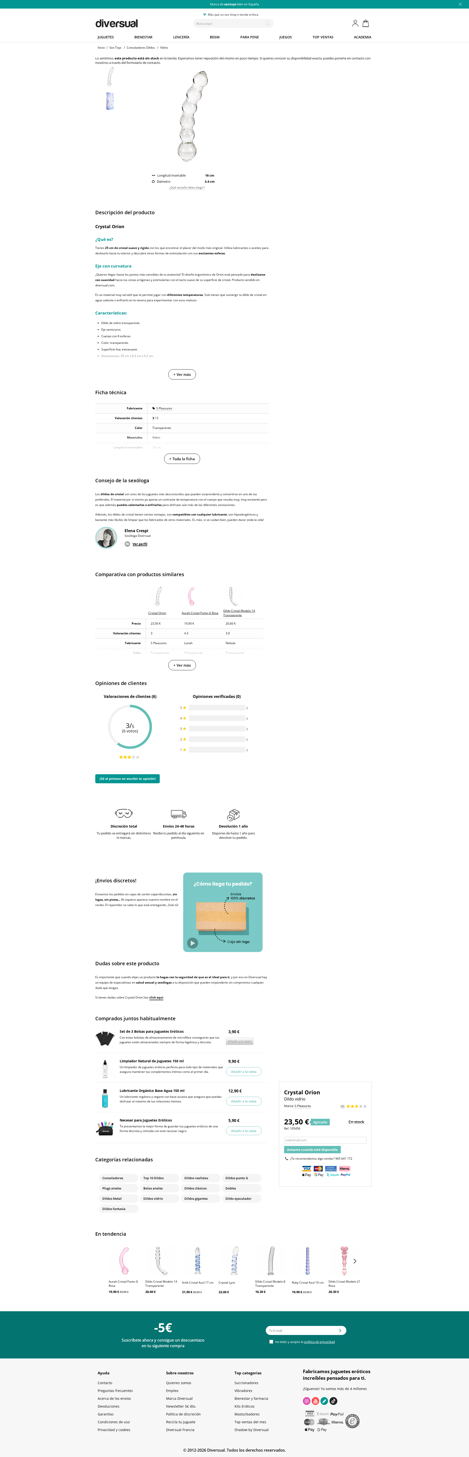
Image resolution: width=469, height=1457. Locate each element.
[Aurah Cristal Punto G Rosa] (124, 1261)
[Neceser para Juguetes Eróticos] (105, 1128)
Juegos (285, 37)
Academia (362, 37)
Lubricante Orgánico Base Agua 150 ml (152, 1090)
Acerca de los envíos (114, 1398)
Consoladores (112, 1178)
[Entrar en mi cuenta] (356, 23)
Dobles (230, 1188)
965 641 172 (343, 1158)
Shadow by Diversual (251, 1429)
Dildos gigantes (196, 1198)
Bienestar (143, 37)
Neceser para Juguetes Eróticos (146, 1120)
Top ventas (323, 37)
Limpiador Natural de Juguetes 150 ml (152, 1061)
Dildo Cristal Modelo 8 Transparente (270, 1283)
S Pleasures (164, 408)
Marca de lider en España (234, 4)
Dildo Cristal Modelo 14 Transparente (161, 1283)
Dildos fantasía (114, 1209)
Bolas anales (153, 1188)
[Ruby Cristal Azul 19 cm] (308, 1261)
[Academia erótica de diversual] (324, 1401)
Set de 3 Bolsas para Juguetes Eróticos (152, 1031)
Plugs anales (111, 1188)
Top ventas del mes (250, 1422)
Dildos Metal (112, 1198)
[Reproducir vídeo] (192, 943)
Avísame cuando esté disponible (312, 1149)
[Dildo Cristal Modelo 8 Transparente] (271, 1261)
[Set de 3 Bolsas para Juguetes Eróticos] (105, 1039)
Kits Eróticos (244, 1406)
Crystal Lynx (227, 1282)
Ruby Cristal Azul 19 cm (308, 1282)
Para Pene (249, 37)
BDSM (215, 37)
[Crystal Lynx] (234, 1261)
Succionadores (246, 1382)
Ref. (286, 1128)
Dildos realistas (196, 1178)
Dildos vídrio (153, 1198)
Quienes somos (178, 1382)
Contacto (105, 1382)
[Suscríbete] (340, 1332)
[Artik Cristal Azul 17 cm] (198, 1261)
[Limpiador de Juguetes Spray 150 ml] (105, 1069)
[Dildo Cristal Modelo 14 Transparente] (161, 1261)
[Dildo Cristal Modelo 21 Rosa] (344, 1261)
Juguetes (106, 37)
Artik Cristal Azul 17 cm (197, 1282)
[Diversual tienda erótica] (134, 22)
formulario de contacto (143, 62)
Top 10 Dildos (153, 1178)
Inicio (101, 47)
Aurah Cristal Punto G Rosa (123, 1283)
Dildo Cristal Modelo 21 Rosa (344, 1283)
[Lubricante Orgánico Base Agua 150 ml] (105, 1098)
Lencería (181, 37)
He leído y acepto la (304, 1342)
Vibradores (243, 1390)
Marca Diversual (179, 1398)
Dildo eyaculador (238, 1198)
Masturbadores (247, 1414)
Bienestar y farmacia (251, 1398)
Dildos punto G (236, 1178)
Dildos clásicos (195, 1188)
